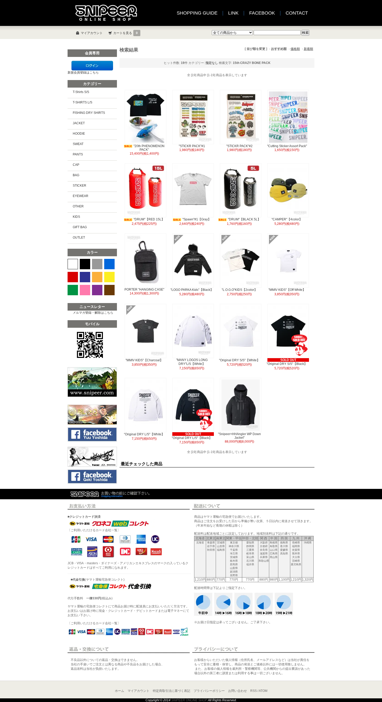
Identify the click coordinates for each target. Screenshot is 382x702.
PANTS (78, 154)
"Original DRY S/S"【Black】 (287, 364)
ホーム (119, 691)
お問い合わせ (237, 691)
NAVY (85, 277)
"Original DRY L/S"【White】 (144, 434)
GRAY (97, 264)
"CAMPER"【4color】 (287, 219)
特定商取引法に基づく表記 (171, 691)
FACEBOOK (262, 13)
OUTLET (79, 237)
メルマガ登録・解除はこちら (93, 312)
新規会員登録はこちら (83, 72)
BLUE (109, 264)
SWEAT (78, 144)
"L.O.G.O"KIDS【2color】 (241, 290)
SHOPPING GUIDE (197, 13)
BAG (76, 175)
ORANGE (97, 277)
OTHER (78, 206)
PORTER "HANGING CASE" (144, 289)
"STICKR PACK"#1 (192, 146)
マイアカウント (92, 33)
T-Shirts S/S (81, 92)
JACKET (79, 123)
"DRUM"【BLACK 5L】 (244, 219)
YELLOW (109, 277)
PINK (85, 290)
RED (73, 277)
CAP (76, 165)
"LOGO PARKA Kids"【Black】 (191, 290)
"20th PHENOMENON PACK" (149, 148)
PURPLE (97, 290)
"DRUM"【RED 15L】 (149, 219)
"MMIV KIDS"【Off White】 (287, 290)
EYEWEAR (80, 196)
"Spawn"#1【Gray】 (196, 219)
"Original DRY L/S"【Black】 (192, 438)
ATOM (263, 691)
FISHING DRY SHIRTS (89, 113)
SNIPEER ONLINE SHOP (189, 700)
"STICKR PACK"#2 (239, 146)
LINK (233, 13)
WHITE (73, 264)
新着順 (308, 49)
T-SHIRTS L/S (82, 102)
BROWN (109, 290)
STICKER (79, 185)
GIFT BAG (80, 227)
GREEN (73, 290)
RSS (253, 691)
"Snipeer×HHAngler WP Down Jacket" (239, 435)
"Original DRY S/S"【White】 (239, 360)
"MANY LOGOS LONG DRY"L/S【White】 (192, 362)
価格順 (295, 49)
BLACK (85, 264)
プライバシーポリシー (209, 691)
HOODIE (79, 133)
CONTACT (297, 13)
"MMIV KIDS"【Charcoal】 (144, 360)
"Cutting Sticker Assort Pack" (287, 146)
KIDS (76, 217)
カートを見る (125, 33)
